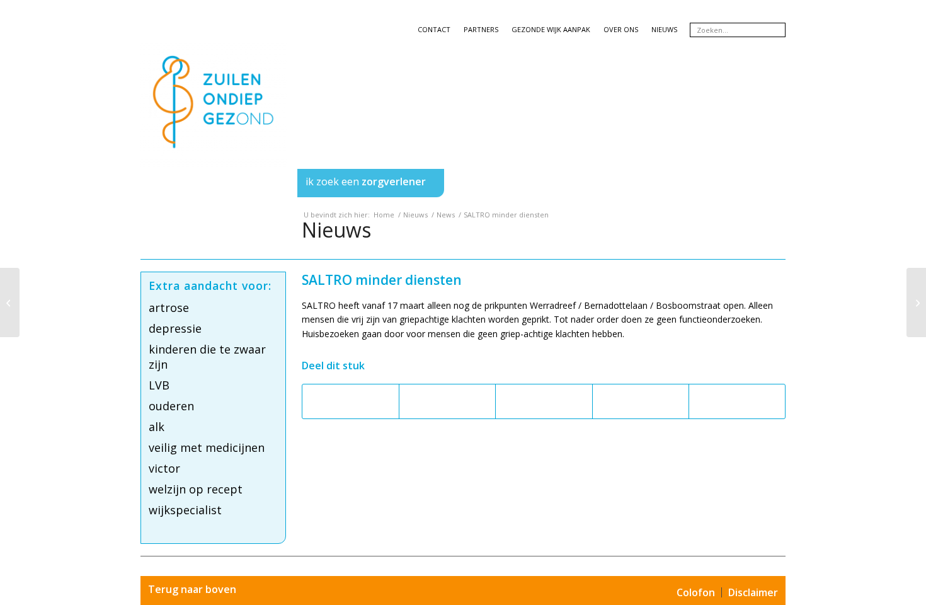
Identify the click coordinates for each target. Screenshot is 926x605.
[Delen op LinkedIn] (641, 401)
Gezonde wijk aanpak (551, 29)
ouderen (171, 405)
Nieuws (336, 229)
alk (156, 426)
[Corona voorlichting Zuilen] (10, 302)
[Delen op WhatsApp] (544, 401)
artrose (169, 307)
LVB (159, 385)
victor (164, 468)
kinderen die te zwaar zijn (207, 357)
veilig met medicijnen (207, 447)
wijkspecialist (185, 509)
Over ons (620, 29)
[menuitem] (213, 183)
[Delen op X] (447, 401)
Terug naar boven (192, 589)
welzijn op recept (196, 489)
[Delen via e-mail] (737, 401)
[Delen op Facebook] (350, 401)
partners (481, 29)
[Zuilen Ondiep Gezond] (213, 117)
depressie (175, 328)
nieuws (664, 29)
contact (434, 29)
